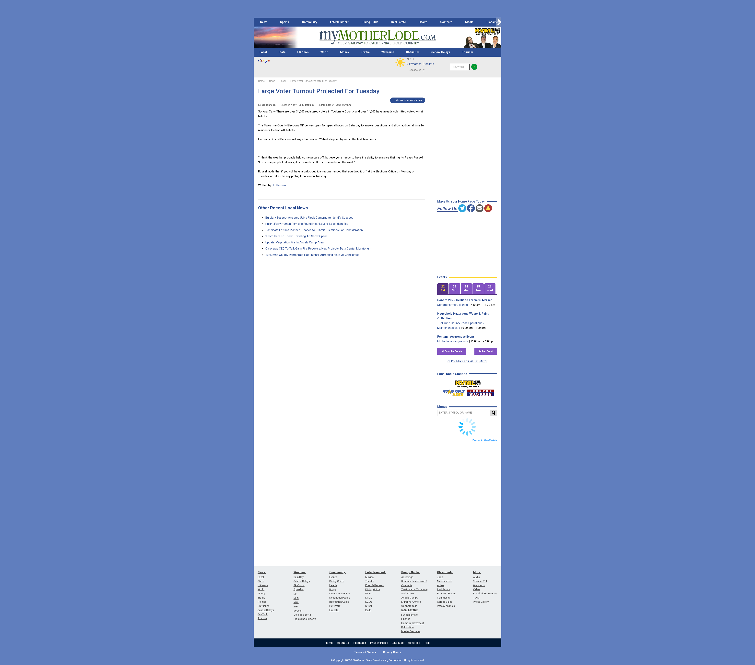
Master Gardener (410, 631)
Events (333, 577)
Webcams (387, 52)
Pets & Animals (446, 605)
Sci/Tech (263, 614)
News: (262, 572)
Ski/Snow (299, 585)
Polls (368, 610)
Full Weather (413, 63)
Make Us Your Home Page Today (461, 201)
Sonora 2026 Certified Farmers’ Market (464, 300)
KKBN (368, 605)
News (263, 22)
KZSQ (368, 601)
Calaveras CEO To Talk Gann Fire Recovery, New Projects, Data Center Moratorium (318, 248)
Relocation (407, 627)
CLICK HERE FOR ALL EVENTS (467, 361)
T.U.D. (476, 597)
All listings (407, 577)
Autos (440, 585)
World (324, 52)
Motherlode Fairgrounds (452, 341)
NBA (296, 602)
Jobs (440, 577)
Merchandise (444, 581)
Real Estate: (409, 610)
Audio (476, 577)
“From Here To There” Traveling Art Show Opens (296, 236)
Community (309, 22)
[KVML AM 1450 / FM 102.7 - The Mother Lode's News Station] (468, 382)
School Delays (440, 52)
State (282, 52)
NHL (296, 606)
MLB (296, 598)
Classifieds (493, 22)
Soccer (298, 610)
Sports (284, 22)
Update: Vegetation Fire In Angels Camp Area (294, 242)
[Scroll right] (498, 22)
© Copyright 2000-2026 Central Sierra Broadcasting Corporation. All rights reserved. (377, 660)
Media (469, 22)
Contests (446, 22)
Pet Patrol (335, 605)
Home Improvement (412, 623)
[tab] (443, 288)
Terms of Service (365, 652)
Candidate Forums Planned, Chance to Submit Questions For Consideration (314, 230)
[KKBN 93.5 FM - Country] (480, 392)
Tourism (467, 52)
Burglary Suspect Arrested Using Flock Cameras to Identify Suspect (309, 217)
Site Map (398, 643)
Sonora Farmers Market (452, 305)
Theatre (369, 581)
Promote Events (446, 593)
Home (329, 643)
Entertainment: (375, 572)
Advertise (414, 643)
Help (427, 643)
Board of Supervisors (485, 593)
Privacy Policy (379, 643)
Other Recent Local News (283, 207)
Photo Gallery (481, 601)
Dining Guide (370, 22)
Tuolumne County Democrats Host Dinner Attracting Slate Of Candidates (312, 255)
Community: (337, 572)
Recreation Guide (339, 601)
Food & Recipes (374, 585)
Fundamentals (409, 614)
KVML (368, 597)
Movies (369, 577)
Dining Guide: (410, 572)
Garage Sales (444, 601)
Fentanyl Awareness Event (455, 336)
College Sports (302, 614)
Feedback (360, 643)
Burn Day (299, 577)
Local (263, 52)
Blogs (332, 589)
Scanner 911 (480, 581)
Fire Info (334, 610)
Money (344, 52)
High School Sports (305, 618)
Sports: (299, 589)
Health (423, 22)
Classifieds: (445, 572)
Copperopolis (409, 605)
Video (476, 589)
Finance (405, 618)
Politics (262, 601)
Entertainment (339, 22)
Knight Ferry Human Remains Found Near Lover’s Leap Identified (306, 224)
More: (477, 572)
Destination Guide (339, 597)
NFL (296, 594)
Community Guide (339, 593)
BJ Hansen (279, 185)
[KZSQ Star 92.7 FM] (452, 392)
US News (303, 52)
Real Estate (398, 22)
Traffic (365, 52)
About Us (343, 643)
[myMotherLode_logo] (377, 37)
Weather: (300, 572)
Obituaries (413, 52)
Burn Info (428, 63)
